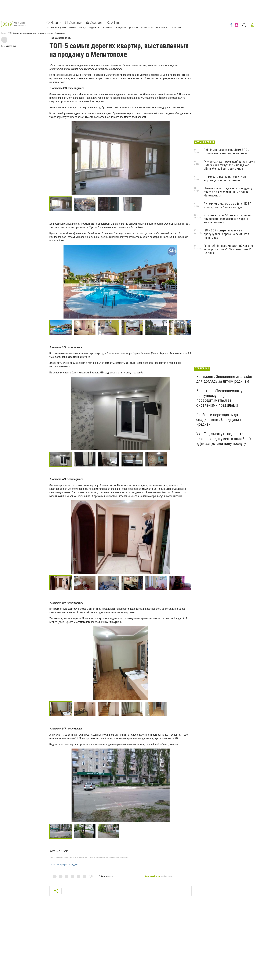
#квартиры (62, 864)
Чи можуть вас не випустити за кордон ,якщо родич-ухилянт (225, 178)
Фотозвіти (133, 27)
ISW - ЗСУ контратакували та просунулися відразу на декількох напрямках (226, 234)
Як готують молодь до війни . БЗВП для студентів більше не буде (227, 205)
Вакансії (72, 27)
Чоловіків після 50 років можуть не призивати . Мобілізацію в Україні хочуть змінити (227, 218)
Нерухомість (94, 27)
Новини (56, 22)
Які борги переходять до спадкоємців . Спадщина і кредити (218, 419)
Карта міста (108, 27)
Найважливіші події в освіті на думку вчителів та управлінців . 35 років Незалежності (228, 191)
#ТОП (52, 864)
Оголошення (175, 27)
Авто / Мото (161, 27)
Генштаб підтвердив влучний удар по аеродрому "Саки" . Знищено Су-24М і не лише (228, 249)
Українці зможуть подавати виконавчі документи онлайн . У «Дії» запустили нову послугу (223, 438)
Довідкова (121, 27)
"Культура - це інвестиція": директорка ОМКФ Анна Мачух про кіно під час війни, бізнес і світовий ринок (229, 165)
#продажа (73, 864)
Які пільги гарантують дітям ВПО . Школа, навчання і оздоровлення (226, 151)
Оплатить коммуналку (56, 27)
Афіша (115, 22)
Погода (82, 27)
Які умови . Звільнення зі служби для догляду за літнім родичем (224, 379)
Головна (4, 33)
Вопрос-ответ (147, 27)
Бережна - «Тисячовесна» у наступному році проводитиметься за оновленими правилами (219, 398)
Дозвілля (97, 22)
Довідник (75, 22)
